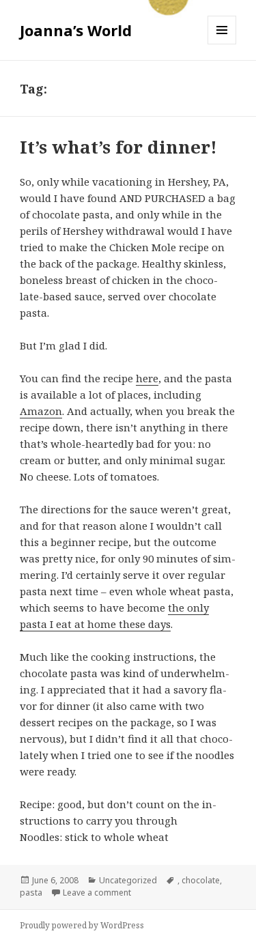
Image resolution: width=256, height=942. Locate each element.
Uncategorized (128, 880)
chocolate (201, 880)
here (147, 378)
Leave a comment (97, 892)
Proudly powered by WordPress (82, 925)
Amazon (41, 411)
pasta (31, 892)
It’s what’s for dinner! (118, 146)
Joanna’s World (76, 30)
